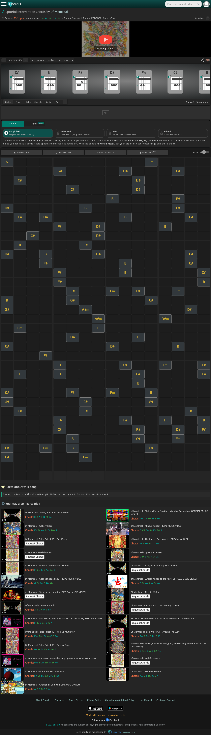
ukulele (28, 102)
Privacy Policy (94, 700)
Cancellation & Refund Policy (119, 700)
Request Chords (34, 543)
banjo (48, 102)
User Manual (145, 700)
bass (58, 102)
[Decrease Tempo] (3, 60)
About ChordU (43, 700)
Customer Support (165, 700)
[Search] (198, 4)
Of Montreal (59, 12)
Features (59, 700)
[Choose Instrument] (65, 102)
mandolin (38, 102)
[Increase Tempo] (25, 60)
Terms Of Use (76, 700)
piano (18, 102)
